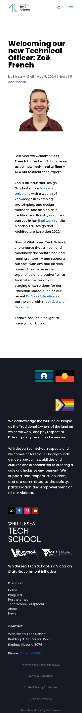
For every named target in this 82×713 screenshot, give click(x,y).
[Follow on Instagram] (27, 510)
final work (45, 220)
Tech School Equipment (26, 604)
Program (15, 595)
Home (12, 591)
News (63, 76)
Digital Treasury (51, 710)
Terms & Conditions (41, 676)
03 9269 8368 (30, 653)
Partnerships (18, 600)
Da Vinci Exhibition (40, 296)
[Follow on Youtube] (35, 510)
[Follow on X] (11, 510)
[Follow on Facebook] (19, 510)
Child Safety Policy (41, 698)
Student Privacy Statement (41, 687)
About (13, 609)
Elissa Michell (23, 76)
